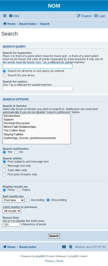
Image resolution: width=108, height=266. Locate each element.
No (21, 151)
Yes (9, 151)
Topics (25, 189)
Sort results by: (13, 196)
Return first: (11, 217)
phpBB (40, 256)
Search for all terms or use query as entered (35, 70)
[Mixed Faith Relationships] (36, 127)
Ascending (37, 199)
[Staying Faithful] (36, 134)
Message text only (19, 165)
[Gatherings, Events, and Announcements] (36, 138)
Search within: (13, 158)
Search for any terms (21, 75)
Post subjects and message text (27, 161)
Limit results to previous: (20, 207)
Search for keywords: (17, 52)
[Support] (36, 120)
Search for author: (15, 81)
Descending (59, 199)
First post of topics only (22, 174)
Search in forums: (15, 105)
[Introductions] (36, 116)
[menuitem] (14, 16)
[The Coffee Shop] (36, 130)
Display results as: (15, 186)
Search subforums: (16, 148)
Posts (11, 189)
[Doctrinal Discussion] (36, 123)
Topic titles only (17, 170)
